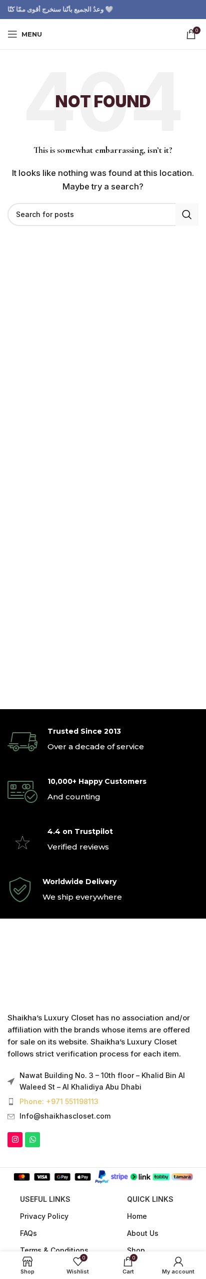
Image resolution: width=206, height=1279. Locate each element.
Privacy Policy (44, 1216)
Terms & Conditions (54, 1250)
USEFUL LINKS (45, 1199)
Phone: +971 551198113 (59, 1101)
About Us (142, 1233)
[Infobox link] (103, 742)
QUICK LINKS (150, 1199)
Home (137, 1216)
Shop (136, 1250)
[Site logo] (102, 33)
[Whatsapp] (32, 1139)
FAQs (28, 1233)
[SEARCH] (187, 214)
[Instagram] (15, 1139)
